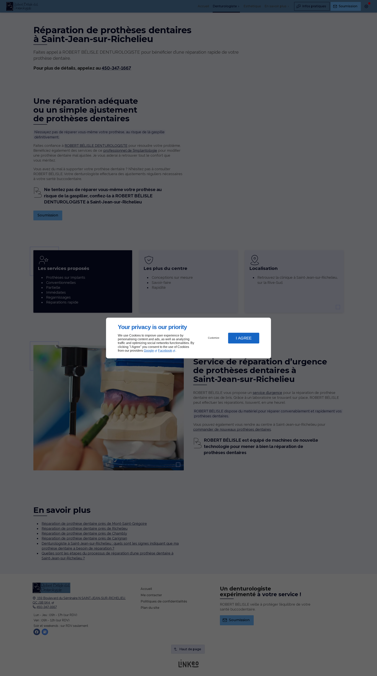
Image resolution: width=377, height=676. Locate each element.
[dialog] (188, 338)
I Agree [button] (244, 338)
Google (149, 350)
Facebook (165, 350)
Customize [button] (213, 338)
